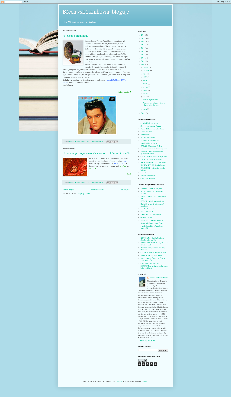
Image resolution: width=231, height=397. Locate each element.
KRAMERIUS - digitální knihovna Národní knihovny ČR (152, 239)
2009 (143, 64)
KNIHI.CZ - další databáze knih (151, 159)
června (145, 83)
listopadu (146, 70)
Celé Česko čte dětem (148, 178)
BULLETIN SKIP (147, 212)
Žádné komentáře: (98, 141)
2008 (143, 113)
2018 (143, 35)
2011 (143, 58)
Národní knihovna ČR (148, 137)
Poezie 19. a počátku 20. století (151, 255)
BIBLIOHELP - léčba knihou (151, 214)
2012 (143, 54)
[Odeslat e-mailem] (107, 141)
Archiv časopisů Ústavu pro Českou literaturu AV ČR (153, 259)
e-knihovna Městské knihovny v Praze (153, 252)
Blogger (144, 381)
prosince (146, 67)
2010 (143, 61)
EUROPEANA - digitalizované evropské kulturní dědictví (154, 267)
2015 (143, 45)
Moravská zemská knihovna (150, 140)
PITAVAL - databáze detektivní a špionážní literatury (152, 152)
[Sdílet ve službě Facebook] (114, 141)
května (145, 87)
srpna (145, 80)
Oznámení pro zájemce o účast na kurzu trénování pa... (154, 104)
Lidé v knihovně (146, 132)
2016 (143, 41)
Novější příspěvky (69, 189)
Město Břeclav (145, 134)
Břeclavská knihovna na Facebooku (152, 129)
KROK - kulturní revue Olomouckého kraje (153, 197)
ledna (145, 109)
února (145, 97)
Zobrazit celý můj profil (146, 340)
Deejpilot (119, 381)
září (144, 77)
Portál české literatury (148, 175)
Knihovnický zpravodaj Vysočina (152, 220)
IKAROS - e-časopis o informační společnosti (152, 205)
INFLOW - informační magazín (151, 188)
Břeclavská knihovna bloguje (96, 11)
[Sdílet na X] (112, 141)
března (145, 93)
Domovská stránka (97, 189)
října (145, 74)
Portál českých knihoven (149, 143)
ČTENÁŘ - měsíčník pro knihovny (152, 201)
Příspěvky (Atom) (83, 193)
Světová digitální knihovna (150, 263)
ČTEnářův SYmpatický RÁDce (151, 146)
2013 (143, 51)
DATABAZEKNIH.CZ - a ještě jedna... (154, 162)
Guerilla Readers (146, 217)
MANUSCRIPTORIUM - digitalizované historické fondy (154, 244)
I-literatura (144, 173)
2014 (143, 48)
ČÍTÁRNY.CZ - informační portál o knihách (153, 169)
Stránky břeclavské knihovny (150, 123)
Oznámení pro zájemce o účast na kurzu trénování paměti (96, 153)
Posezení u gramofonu (75, 35)
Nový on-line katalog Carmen (151, 126)
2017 (143, 38)
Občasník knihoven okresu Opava (152, 223)
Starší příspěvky (125, 189)
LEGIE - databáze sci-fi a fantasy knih (154, 149)
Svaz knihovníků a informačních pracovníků (152, 227)
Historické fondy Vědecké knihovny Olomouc (153, 249)
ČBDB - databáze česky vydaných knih (154, 156)
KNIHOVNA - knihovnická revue (152, 209)
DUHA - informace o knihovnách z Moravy (152, 192)
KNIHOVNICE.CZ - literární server (153, 165)
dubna (145, 90)
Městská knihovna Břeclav (159, 278)
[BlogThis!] (110, 141)
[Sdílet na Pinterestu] (117, 141)
